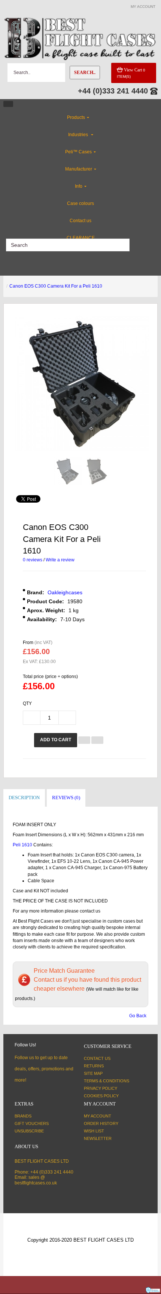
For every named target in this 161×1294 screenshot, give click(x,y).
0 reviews (32, 559)
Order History (101, 1123)
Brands (23, 1116)
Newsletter (98, 1138)
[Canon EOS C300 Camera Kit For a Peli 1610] (68, 471)
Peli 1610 (23, 844)
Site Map (93, 1073)
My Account (97, 1116)
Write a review (60, 559)
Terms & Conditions (106, 1081)
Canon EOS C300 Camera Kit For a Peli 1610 (55, 286)
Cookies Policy (101, 1096)
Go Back (137, 1015)
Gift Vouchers (32, 1123)
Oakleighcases (65, 592)
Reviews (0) (66, 797)
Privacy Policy (100, 1088)
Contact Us (97, 1058)
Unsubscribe (29, 1131)
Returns (94, 1066)
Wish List (94, 1131)
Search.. (84, 72)
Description (24, 797)
